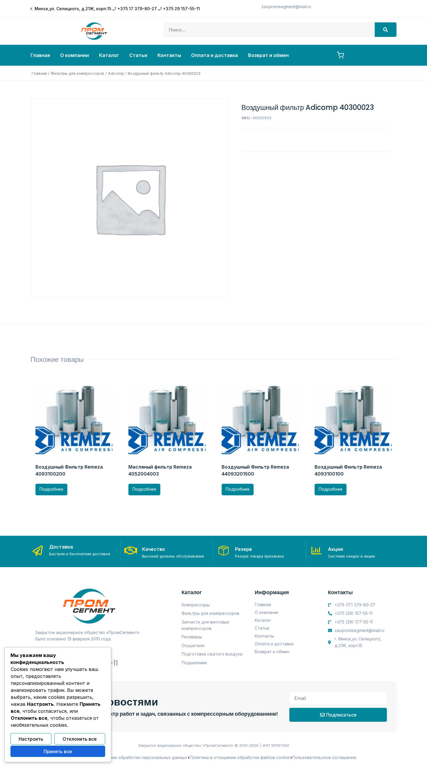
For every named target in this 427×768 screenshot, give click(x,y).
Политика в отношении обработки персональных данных (129, 757)
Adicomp (116, 73)
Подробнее (51, 489)
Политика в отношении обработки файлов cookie (240, 757)
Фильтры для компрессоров (77, 73)
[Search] (386, 29)
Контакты (169, 55)
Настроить (31, 739)
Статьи (138, 55)
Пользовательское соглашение (324, 757)
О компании (74, 55)
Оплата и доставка (214, 55)
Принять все (58, 751)
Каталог (109, 55)
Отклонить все (79, 739)
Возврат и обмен (268, 55)
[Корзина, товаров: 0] (340, 55)
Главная (40, 55)
